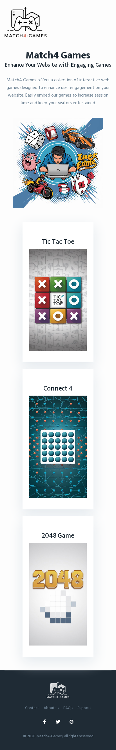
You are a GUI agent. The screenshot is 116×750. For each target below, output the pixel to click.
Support (84, 707)
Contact (32, 707)
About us (51, 707)
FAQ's (68, 707)
